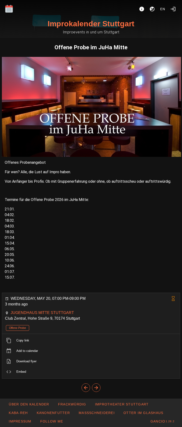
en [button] (162, 9)
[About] (141, 9)
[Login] (173, 9)
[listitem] (91, 340)
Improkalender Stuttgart (91, 23)
